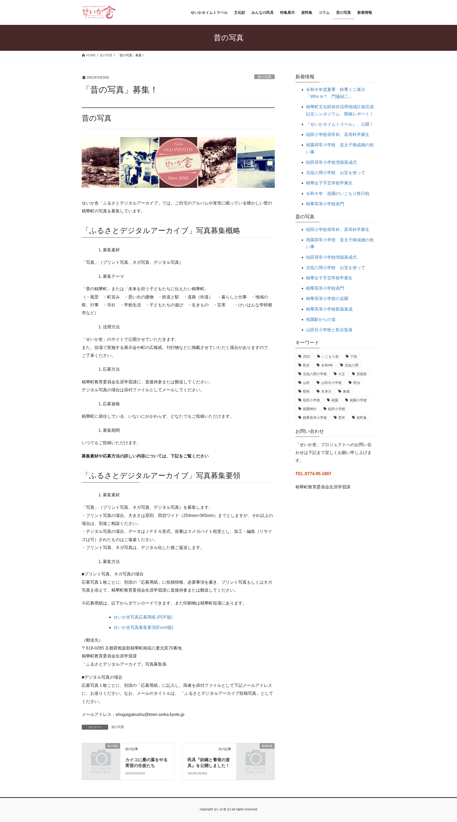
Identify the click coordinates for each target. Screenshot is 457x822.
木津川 (326, 391)
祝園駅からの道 (321, 319)
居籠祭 (362, 374)
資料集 (362, 418)
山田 (306, 383)
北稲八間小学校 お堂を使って (335, 172)
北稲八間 (351, 365)
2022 (306, 356)
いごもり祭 (330, 356)
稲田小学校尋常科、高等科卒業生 (337, 134)
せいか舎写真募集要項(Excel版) (143, 627)
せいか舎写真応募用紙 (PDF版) (142, 617)
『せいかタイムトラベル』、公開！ (340, 124)
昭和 (306, 391)
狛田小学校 (311, 400)
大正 (341, 374)
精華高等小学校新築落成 (329, 309)
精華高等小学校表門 (325, 204)
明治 (356, 383)
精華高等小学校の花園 (327, 298)
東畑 (346, 391)
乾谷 (306, 365)
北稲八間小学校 (315, 374)
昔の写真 (264, 77)
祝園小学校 (358, 400)
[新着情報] (255, 754)
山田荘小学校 (331, 383)
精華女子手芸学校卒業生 (329, 183)
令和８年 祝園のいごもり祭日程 (337, 193)
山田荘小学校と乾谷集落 (329, 330)
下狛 (353, 356)
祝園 (334, 400)
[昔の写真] (101, 754)
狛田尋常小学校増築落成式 (331, 162)
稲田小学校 (336, 409)
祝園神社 (310, 409)
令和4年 (327, 365)
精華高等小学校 (315, 418)
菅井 (341, 418)
